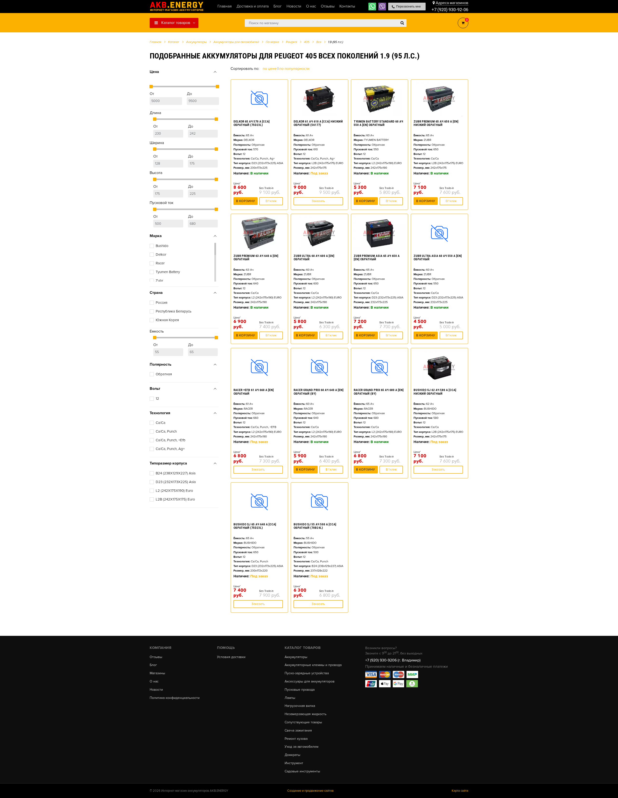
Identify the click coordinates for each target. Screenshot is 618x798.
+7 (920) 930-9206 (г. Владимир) (393, 660)
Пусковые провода (300, 690)
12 (157, 398)
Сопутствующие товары (303, 722)
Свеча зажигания (298, 731)
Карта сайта (460, 791)
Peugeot (291, 42)
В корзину (245, 201)
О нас (154, 681)
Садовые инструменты (302, 771)
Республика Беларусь (173, 311)
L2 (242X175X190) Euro (174, 490)
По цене (270, 68)
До (189, 93)
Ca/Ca (160, 423)
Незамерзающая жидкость (305, 714)
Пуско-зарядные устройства (307, 673)
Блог (153, 665)
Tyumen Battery (168, 272)
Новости (156, 690)
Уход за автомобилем (301, 747)
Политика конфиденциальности (175, 698)
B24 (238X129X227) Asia (176, 473)
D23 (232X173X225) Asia (176, 482)
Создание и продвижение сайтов (310, 791)
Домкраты (292, 755)
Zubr (159, 280)
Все (318, 42)
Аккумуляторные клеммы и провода (313, 665)
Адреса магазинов (452, 2)
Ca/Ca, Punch (166, 431)
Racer (160, 263)
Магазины (157, 673)
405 (306, 42)
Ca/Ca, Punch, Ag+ (170, 449)
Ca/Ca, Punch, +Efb (170, 440)
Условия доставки (231, 657)
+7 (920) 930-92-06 (450, 9)
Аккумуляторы (296, 657)
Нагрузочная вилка (300, 706)
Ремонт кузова (296, 739)
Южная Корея (167, 320)
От (152, 93)
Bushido (162, 246)
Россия (161, 302)
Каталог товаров (175, 22)
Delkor (161, 254)
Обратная (164, 374)
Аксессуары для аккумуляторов (310, 681)
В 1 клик (271, 201)
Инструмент (294, 763)
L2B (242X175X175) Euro (175, 499)
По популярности (294, 68)
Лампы (290, 698)
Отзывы (156, 657)
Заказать (318, 201)
